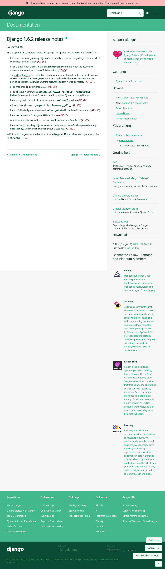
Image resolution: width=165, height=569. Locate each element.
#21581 (89, 82)
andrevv (135, 550)
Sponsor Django (130, 505)
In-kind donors (67, 550)
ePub (148, 244)
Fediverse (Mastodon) (106, 516)
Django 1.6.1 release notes (85, 154)
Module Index (127, 178)
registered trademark (88, 559)
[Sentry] (117, 277)
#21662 (42, 61)
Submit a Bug (47, 516)
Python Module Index (126, 118)
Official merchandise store (135, 516)
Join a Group (47, 505)
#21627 (62, 70)
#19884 (86, 120)
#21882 (69, 128)
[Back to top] (158, 563)
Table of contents (124, 108)
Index (116, 178)
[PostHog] (117, 432)
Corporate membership (134, 510)
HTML (136, 244)
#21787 (81, 100)
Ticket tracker (120, 221)
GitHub (99, 505)
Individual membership (52, 526)
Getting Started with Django (21, 510)
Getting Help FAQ (77, 505)
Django (16, 13)
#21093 (53, 87)
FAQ (115, 162)
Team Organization (16, 516)
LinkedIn (100, 526)
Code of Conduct (15, 526)
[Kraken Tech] (117, 369)
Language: (154, 548)
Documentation (23, 25)
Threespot (114, 550)
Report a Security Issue (52, 521)
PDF (143, 244)
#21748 (63, 115)
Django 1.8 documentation (129, 135)
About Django (14, 505)
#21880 (76, 105)
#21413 (95, 110)
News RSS (101, 531)
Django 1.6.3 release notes (23, 154)
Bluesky (99, 521)
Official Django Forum (125, 208)
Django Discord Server (125, 195)
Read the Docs (132, 248)
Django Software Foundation (21, 521)
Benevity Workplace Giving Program (140, 521)
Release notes (126, 140)
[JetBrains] (117, 309)
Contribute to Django (51, 510)
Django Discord (76, 510)
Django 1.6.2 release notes (129, 81)
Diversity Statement (16, 531)
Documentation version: (148, 556)
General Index (123, 113)
